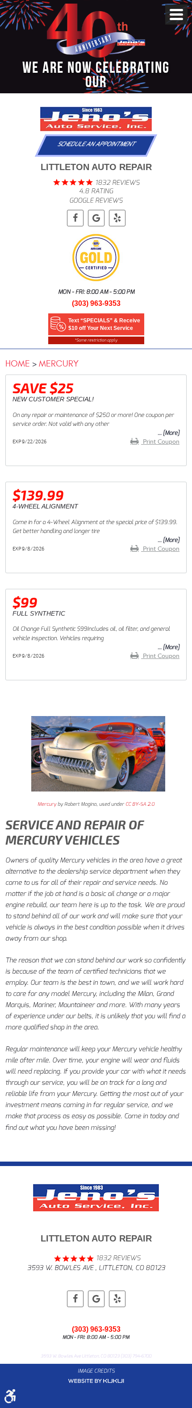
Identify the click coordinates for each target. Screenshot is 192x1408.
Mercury (59, 363)
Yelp (117, 218)
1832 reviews (117, 183)
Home (17, 363)
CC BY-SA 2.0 (139, 804)
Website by (96, 1381)
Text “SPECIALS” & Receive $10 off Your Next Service (104, 324)
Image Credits (96, 1371)
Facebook (75, 218)
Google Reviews (96, 200)
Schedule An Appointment (96, 144)
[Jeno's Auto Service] (96, 119)
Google (96, 218)
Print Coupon (160, 441)
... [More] (168, 433)
